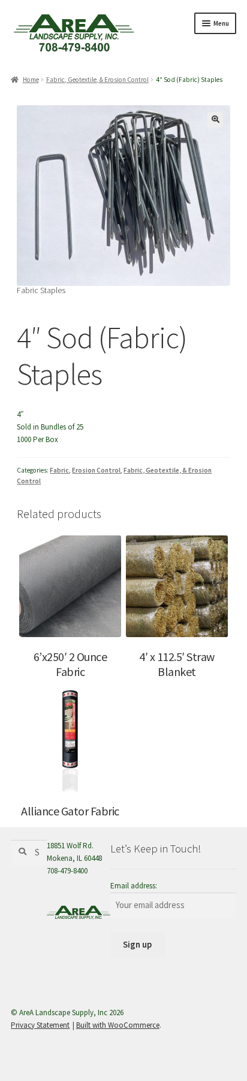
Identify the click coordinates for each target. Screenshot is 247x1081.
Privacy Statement (40, 1025)
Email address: (133, 886)
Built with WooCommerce (117, 1025)
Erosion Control (96, 470)
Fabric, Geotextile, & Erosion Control (97, 79)
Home (30, 79)
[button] (215, 119)
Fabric (59, 470)
